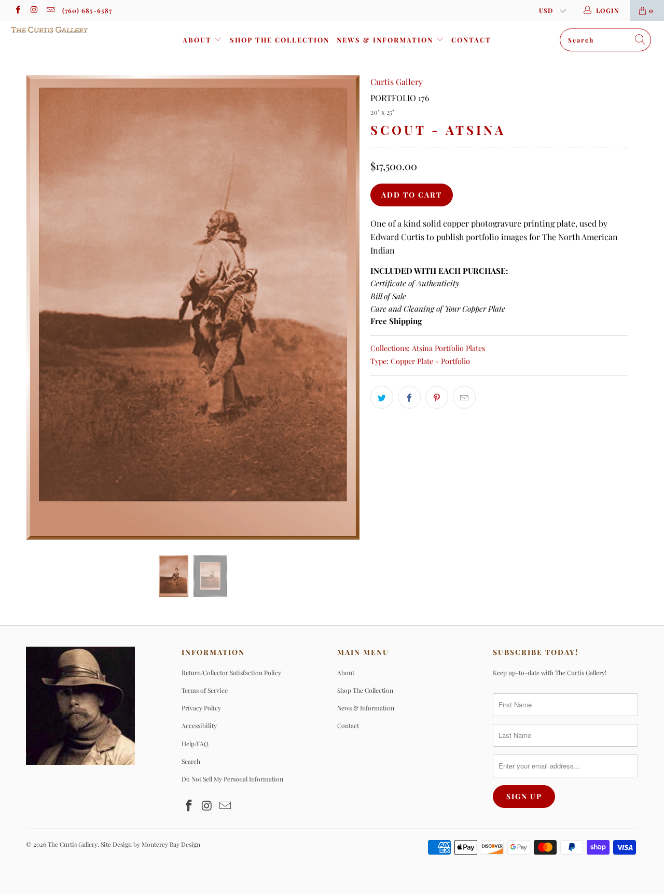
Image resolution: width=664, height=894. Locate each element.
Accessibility (199, 725)
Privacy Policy (201, 708)
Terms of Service (205, 690)
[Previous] (43, 307)
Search (191, 761)
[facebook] (17, 10)
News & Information (386, 39)
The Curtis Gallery (73, 844)
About (198, 39)
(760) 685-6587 (87, 10)
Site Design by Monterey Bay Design (150, 844)
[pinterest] (436, 397)
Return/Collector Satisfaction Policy (231, 672)
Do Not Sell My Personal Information (232, 779)
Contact (471, 39)
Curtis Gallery (396, 81)
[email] (50, 10)
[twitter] (381, 397)
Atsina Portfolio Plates (448, 348)
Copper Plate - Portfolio (430, 361)
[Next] (342, 307)
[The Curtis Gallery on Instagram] (33, 10)
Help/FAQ (195, 743)
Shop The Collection (279, 39)
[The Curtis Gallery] (58, 29)
